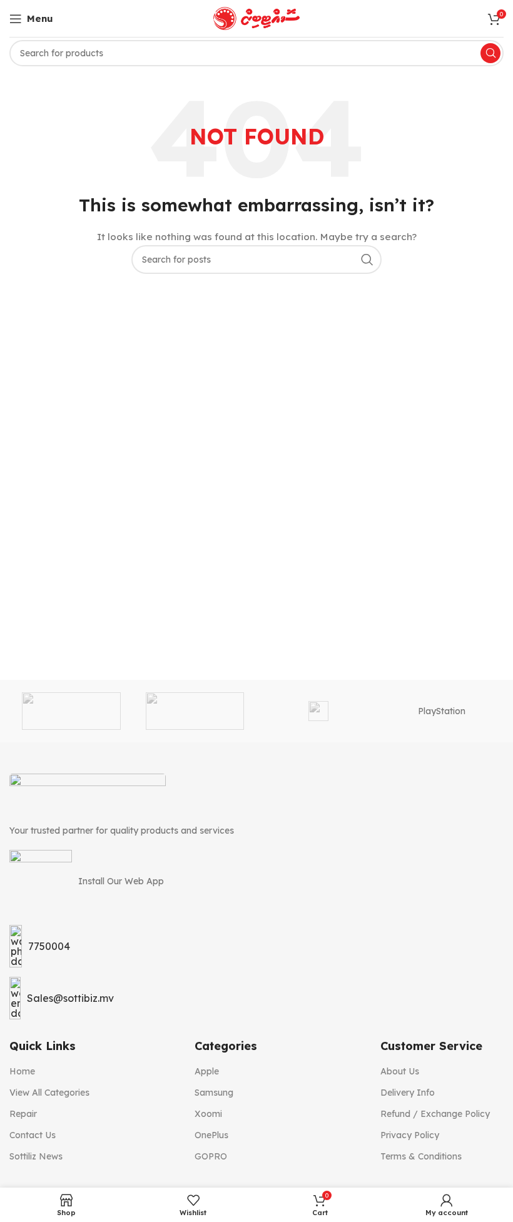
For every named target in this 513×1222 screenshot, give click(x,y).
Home (22, 1071)
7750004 (49, 946)
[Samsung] (318, 711)
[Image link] (87, 791)
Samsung (214, 1092)
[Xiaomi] (71, 711)
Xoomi (208, 1113)
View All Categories (49, 1092)
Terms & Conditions (421, 1156)
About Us (399, 1071)
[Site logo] (256, 17)
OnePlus (211, 1135)
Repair (23, 1113)
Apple (207, 1071)
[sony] (194, 711)
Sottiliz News (36, 1156)
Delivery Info (407, 1092)
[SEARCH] (367, 259)
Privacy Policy (409, 1135)
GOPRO (211, 1156)
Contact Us (32, 1135)
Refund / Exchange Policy (435, 1113)
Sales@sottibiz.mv (70, 998)
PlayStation (441, 711)
